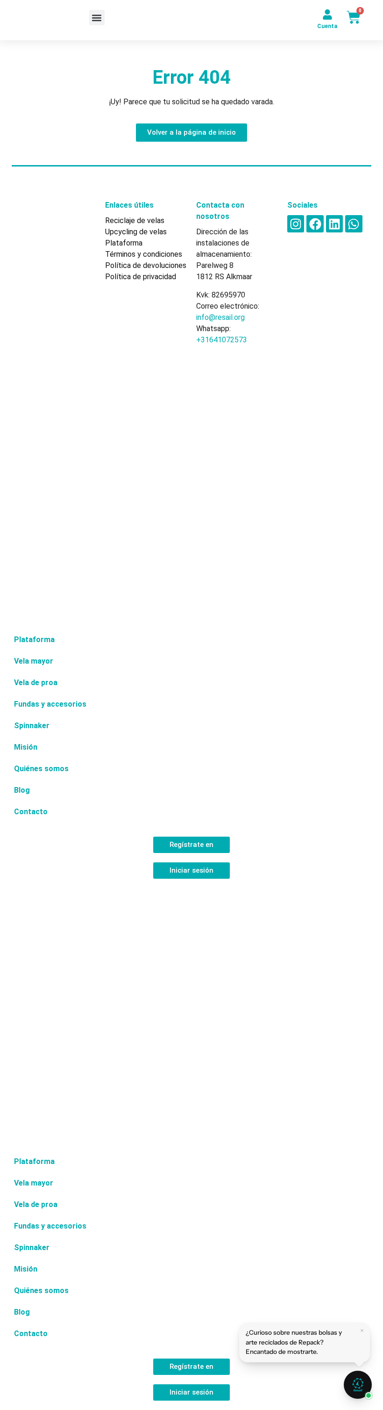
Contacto (31, 811)
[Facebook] (314, 223)
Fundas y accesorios (50, 704)
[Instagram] (295, 223)
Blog (22, 790)
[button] (97, 17)
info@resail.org (220, 317)
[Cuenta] (327, 14)
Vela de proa (35, 682)
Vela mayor (33, 661)
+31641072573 (221, 339)
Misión (25, 747)
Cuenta (327, 26)
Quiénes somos (41, 768)
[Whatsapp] (353, 223)
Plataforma (34, 639)
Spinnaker (32, 725)
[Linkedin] (334, 223)
